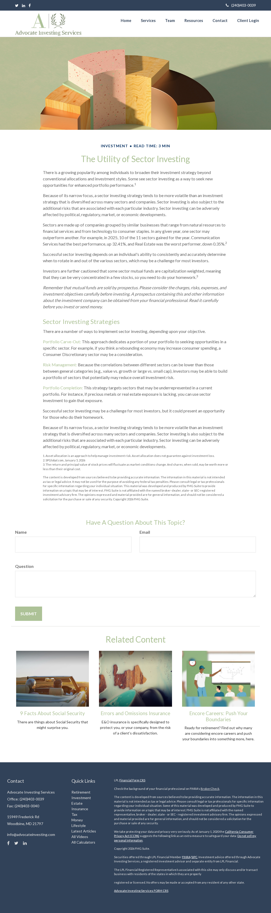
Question (24, 566)
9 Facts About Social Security (52, 713)
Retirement (81, 792)
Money (77, 820)
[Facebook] (30, 5)
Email (144, 532)
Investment (81, 797)
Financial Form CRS (132, 780)
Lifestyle (78, 825)
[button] (148, 20)
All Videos (79, 836)
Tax (74, 814)
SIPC (194, 857)
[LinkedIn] (23, 5)
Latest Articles (83, 831)
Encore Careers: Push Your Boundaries (218, 716)
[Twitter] (17, 5)
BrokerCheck (210, 788)
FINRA (186, 857)
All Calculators (83, 842)
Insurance (79, 809)
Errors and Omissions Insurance (135, 713)
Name (21, 532)
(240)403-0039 (243, 5)
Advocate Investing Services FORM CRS (141, 890)
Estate (77, 803)
